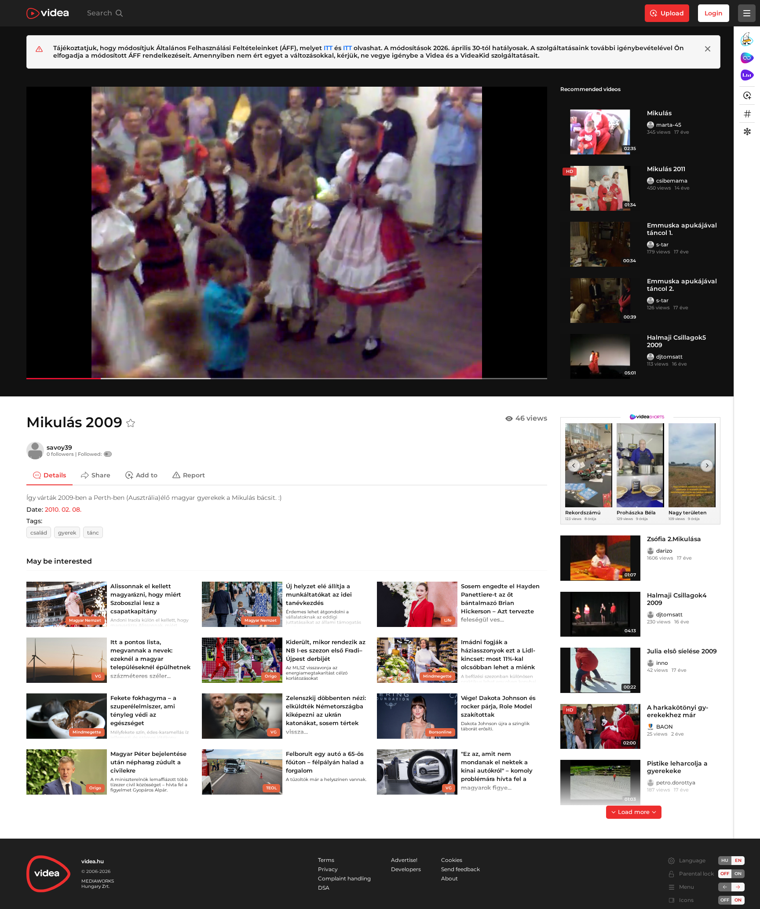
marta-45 (668, 124)
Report (194, 475)
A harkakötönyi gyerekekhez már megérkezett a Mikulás (677, 719)
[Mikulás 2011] (600, 188)
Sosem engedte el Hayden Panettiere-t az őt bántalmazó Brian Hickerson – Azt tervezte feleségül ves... (500, 603)
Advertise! (404, 860)
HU (724, 860)
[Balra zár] (724, 887)
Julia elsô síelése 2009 (682, 651)
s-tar (662, 244)
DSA (323, 887)
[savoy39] (35, 450)
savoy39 (59, 447)
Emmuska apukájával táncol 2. (682, 285)
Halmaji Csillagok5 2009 (676, 341)
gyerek (67, 532)
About (449, 878)
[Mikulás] (600, 132)
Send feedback (460, 869)
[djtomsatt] (650, 356)
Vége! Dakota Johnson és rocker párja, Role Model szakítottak (498, 706)
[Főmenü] (747, 13)
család (38, 532)
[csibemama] (650, 180)
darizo (664, 550)
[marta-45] (650, 124)
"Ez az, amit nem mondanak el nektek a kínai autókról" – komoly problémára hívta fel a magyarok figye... (497, 770)
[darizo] (650, 550)
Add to (146, 475)
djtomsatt (669, 356)
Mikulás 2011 (666, 169)
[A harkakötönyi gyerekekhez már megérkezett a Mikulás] (600, 726)
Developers (406, 869)
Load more (634, 811)
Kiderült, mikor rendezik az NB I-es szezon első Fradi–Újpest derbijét (325, 650)
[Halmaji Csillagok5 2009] (600, 356)
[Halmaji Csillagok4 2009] (600, 614)
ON (738, 873)
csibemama (671, 180)
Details (55, 475)
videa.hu (92, 861)
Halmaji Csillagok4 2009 (677, 599)
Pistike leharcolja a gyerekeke (677, 767)
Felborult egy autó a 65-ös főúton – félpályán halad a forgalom (325, 762)
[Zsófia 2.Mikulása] (600, 558)
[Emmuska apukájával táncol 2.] (600, 300)
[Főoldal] (47, 13)
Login (714, 13)
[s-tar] (650, 244)
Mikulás (659, 113)
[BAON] (650, 726)
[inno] (650, 663)
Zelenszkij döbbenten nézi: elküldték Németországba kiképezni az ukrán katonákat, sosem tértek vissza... (326, 714)
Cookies (451, 860)
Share (100, 475)
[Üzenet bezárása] (707, 48)
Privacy (328, 869)
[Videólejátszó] (286, 232)
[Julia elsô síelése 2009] (600, 670)
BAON (664, 726)
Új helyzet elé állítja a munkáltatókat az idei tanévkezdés (319, 594)
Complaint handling (344, 878)
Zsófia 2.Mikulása (674, 539)
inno (662, 663)
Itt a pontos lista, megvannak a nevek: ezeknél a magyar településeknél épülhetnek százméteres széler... (150, 658)
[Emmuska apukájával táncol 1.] (600, 244)
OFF (724, 900)
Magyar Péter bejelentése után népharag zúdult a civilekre (148, 762)
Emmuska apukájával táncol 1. (682, 229)
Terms (326, 860)
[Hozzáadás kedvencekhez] (130, 423)
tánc (93, 532)
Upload (672, 13)
